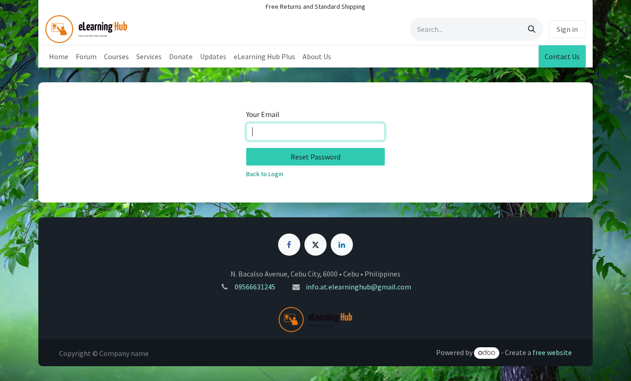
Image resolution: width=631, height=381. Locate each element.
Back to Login (264, 174)
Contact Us (562, 56)
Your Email (262, 114)
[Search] (531, 29)
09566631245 (255, 286)
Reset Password (315, 156)
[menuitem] (58, 56)
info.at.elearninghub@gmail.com (358, 286)
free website (552, 352)
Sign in (567, 29)
